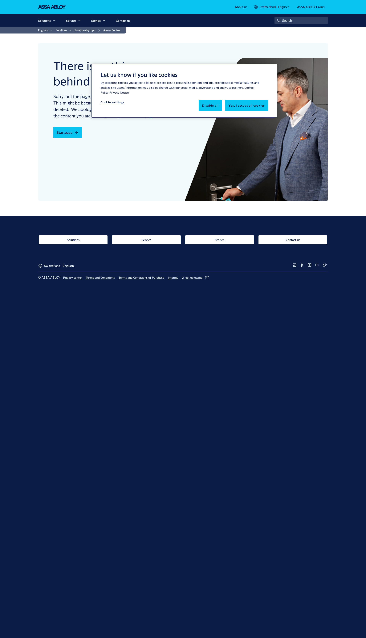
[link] (241, 7)
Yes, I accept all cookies (247, 105)
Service (71, 20)
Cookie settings (112, 102)
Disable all (210, 105)
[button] (54, 20)
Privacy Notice (119, 92)
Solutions (44, 20)
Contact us (123, 20)
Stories (96, 20)
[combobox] (301, 20)
